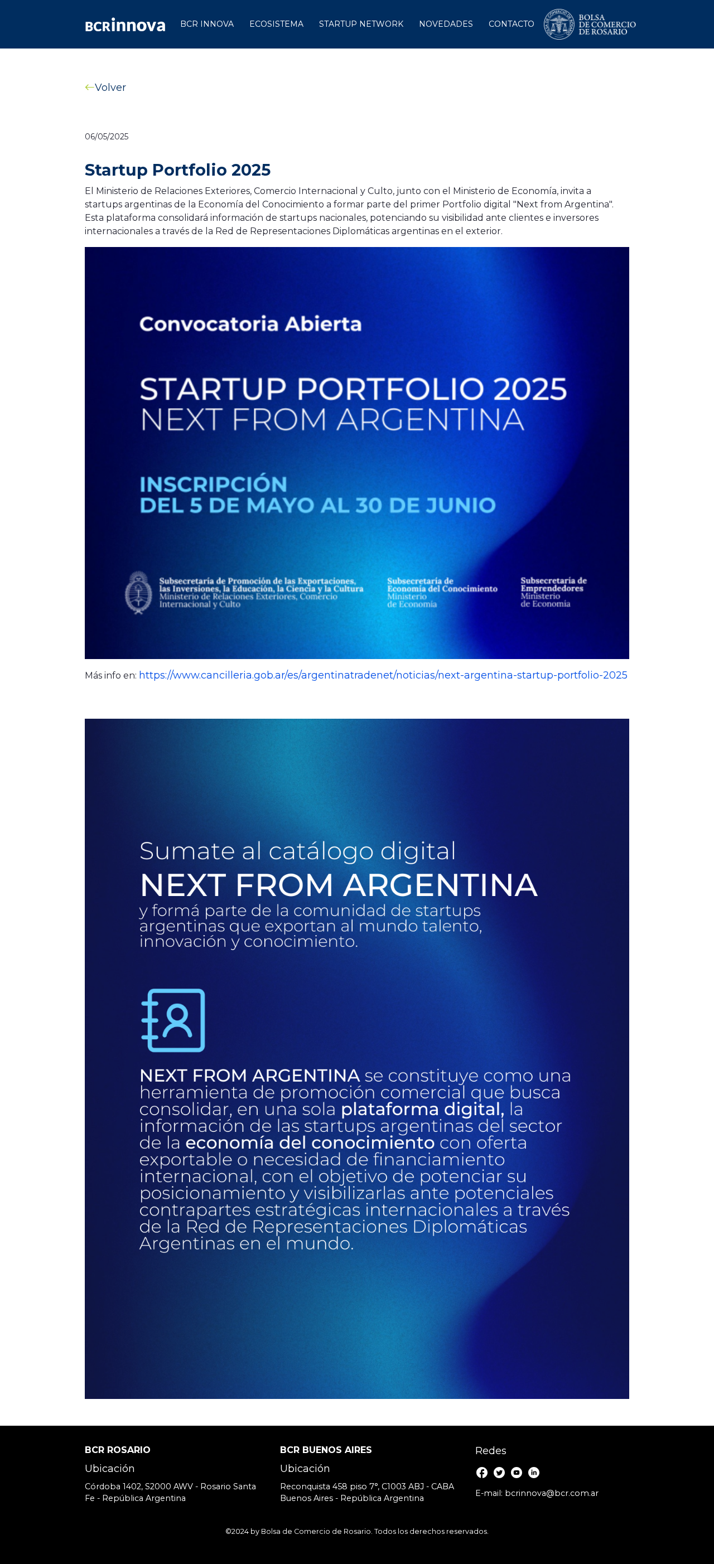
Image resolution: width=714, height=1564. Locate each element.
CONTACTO (511, 24)
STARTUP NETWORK (361, 24)
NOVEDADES (446, 24)
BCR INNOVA (207, 24)
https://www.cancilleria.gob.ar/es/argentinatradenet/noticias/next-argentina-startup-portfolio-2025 (383, 675)
